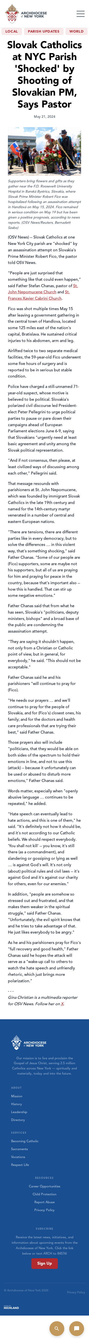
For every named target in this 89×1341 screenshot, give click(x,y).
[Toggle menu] (81, 14)
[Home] (26, 14)
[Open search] (56, 1328)
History (16, 1104)
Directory (18, 1120)
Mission (16, 1096)
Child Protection (44, 1194)
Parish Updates (44, 31)
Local (11, 31)
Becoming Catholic (24, 1141)
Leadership (19, 1112)
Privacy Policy (44, 1210)
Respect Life (20, 1165)
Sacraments (19, 1149)
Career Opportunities (44, 1186)
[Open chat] (76, 1328)
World (76, 31)
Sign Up (44, 1263)
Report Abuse (44, 1202)
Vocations (18, 1157)
